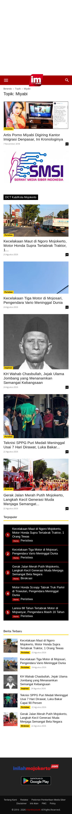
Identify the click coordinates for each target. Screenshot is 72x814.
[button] (6, 80)
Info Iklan (34, 803)
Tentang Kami (10, 799)
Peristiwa (9, 129)
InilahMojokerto (33, 809)
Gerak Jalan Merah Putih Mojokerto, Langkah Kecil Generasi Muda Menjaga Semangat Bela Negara (43, 717)
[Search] (67, 80)
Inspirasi (8, 368)
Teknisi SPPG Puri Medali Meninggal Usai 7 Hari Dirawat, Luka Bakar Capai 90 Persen (44, 699)
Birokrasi (8, 489)
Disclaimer (21, 803)
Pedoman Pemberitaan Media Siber (48, 799)
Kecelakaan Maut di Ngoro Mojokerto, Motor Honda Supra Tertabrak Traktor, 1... (35, 245)
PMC (44, 803)
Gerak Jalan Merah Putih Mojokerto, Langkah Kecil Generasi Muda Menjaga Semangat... (33, 499)
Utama (16, 541)
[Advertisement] (36, 38)
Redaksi (24, 799)
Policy (53, 803)
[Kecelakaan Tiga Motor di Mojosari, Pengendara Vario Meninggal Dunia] (36, 277)
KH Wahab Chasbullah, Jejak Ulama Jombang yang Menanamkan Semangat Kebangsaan (33, 378)
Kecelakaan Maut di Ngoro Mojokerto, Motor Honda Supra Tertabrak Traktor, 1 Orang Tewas (42, 644)
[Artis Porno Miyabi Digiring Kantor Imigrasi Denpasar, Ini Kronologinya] (36, 115)
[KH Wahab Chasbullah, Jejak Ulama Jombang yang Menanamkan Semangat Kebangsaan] (36, 342)
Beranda (7, 88)
